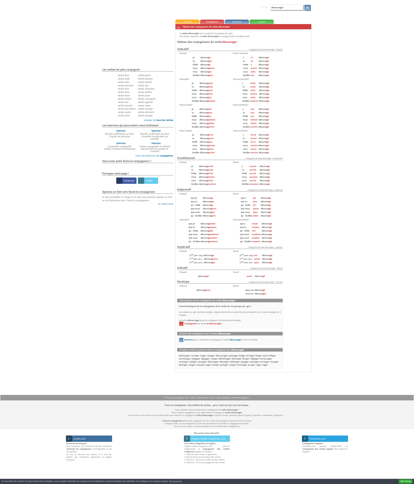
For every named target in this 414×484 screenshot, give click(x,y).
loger (265, 364)
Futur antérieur (240, 130)
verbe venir (124, 95)
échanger (242, 364)
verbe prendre (126, 85)
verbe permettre (127, 108)
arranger (183, 361)
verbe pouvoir (145, 78)
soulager (202, 361)
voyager (244, 361)
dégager (205, 358)
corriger (195, 355)
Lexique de (157, 120)
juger (208, 364)
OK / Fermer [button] (406, 481)
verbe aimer (144, 105)
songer (215, 364)
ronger (214, 358)
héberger (235, 361)
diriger (246, 358)
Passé (236, 162)
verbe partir (144, 75)
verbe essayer (145, 115)
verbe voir (123, 102)
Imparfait (184, 79)
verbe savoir (124, 112)
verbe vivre (124, 115)
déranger (237, 358)
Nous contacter (224, 397)
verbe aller (124, 82)
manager (254, 361)
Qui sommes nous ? (206, 397)
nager (203, 355)
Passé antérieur (240, 104)
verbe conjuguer (147, 98)
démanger (184, 355)
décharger (213, 361)
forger (258, 355)
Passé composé (240, 53)
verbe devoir (124, 98)
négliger (254, 358)
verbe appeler (145, 102)
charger (274, 361)
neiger (191, 364)
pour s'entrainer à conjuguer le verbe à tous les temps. (219, 339)
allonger (183, 364)
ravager (211, 355)
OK (307, 7)
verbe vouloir (145, 82)
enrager (250, 355)
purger (251, 364)
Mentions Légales (241, 397)
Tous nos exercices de (153, 155)
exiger (242, 355)
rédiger (193, 361)
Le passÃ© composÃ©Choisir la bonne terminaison (120, 146)
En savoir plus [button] (175, 481)
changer (200, 364)
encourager (266, 358)
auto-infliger (269, 355)
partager (233, 355)
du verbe (201, 323)
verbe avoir (124, 78)
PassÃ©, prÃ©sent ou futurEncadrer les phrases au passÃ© (154, 134)
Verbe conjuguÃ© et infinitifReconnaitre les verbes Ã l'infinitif (155, 147)
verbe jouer (144, 95)
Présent (183, 53)
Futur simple (185, 130)
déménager (224, 358)
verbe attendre (146, 112)
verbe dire (123, 88)
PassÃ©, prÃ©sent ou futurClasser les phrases (119, 133)
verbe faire (124, 92)
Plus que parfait (241, 79)
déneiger (224, 361)
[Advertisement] (297, 79)
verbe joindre (125, 105)
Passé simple (185, 104)
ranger (232, 364)
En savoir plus (164, 203)
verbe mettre (145, 92)
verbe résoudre (146, 88)
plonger (224, 364)
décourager (222, 355)
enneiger (265, 361)
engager (195, 358)
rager (259, 364)
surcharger (185, 358)
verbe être (123, 75)
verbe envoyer (145, 108)
